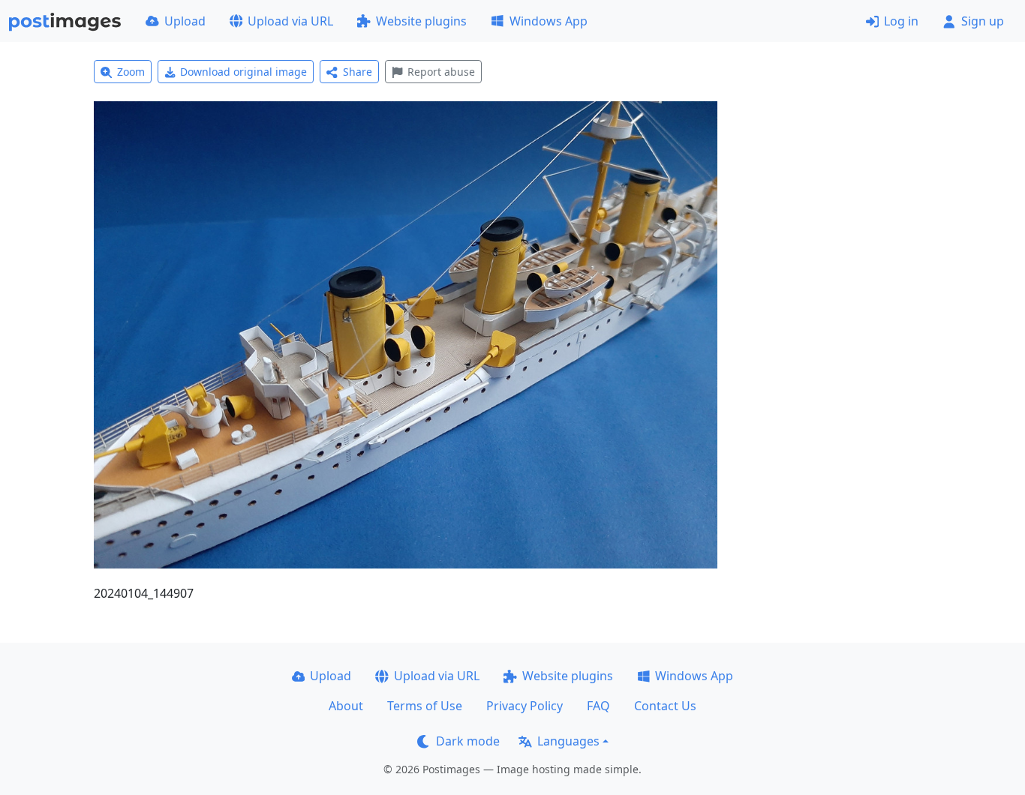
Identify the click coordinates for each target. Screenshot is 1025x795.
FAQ (598, 706)
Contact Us (665, 706)
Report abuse (441, 71)
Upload (185, 21)
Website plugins (421, 21)
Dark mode (468, 741)
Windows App (548, 21)
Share (357, 71)
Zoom (131, 71)
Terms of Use (424, 706)
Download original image (243, 71)
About (346, 706)
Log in (901, 21)
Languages (568, 741)
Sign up (982, 21)
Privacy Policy (524, 706)
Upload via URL (290, 21)
